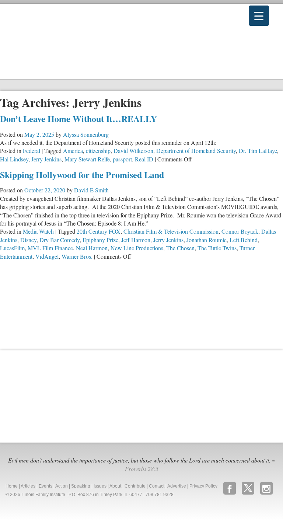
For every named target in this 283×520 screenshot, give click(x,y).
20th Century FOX (98, 231)
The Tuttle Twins (217, 248)
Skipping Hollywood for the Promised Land (82, 174)
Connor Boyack (239, 231)
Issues (100, 486)
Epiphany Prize (100, 240)
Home (12, 486)
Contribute (135, 486)
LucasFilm (12, 248)
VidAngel (47, 256)
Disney (28, 240)
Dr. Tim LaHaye (258, 150)
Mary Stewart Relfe (87, 159)
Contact (156, 486)
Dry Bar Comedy (59, 240)
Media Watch (38, 231)
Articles (28, 486)
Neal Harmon (92, 248)
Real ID (144, 159)
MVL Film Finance (50, 248)
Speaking (80, 486)
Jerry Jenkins (46, 159)
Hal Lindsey (14, 159)
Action (61, 486)
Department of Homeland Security (196, 150)
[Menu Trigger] (259, 16)
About (115, 486)
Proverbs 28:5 (141, 468)
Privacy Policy (203, 486)
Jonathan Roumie (206, 240)
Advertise (176, 486)
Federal (31, 150)
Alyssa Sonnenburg (86, 134)
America (73, 150)
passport (122, 159)
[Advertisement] (55, 395)
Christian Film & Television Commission (171, 231)
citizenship (98, 150)
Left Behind (244, 240)
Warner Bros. (77, 256)
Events (45, 486)
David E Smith (91, 190)
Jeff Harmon (135, 240)
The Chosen (180, 248)
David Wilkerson (133, 150)
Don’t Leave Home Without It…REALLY (78, 118)
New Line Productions (137, 248)
